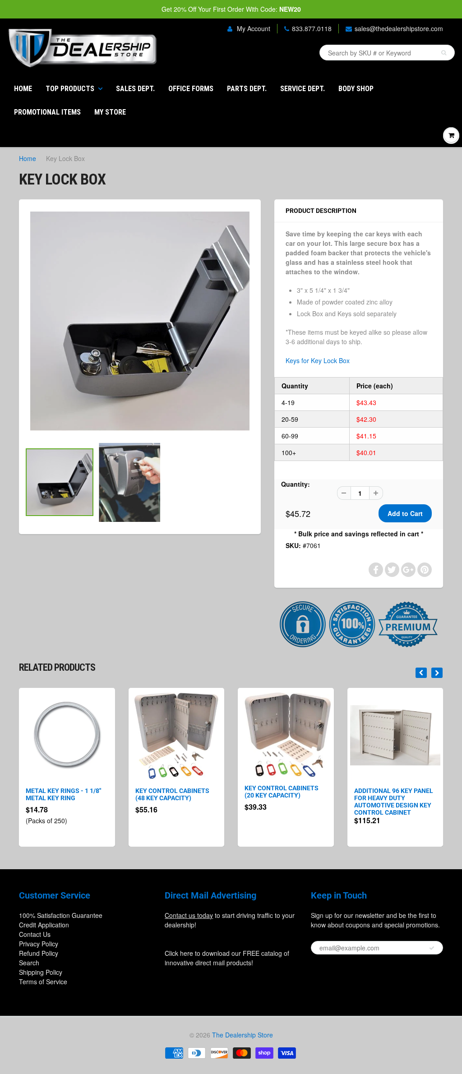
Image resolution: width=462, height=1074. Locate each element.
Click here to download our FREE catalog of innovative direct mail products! (227, 958)
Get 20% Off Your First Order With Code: (231, 9)
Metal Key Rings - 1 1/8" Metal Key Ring (63, 794)
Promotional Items (47, 112)
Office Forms (190, 88)
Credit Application (44, 924)
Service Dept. (302, 88)
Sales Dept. (135, 88)
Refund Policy (38, 953)
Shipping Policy (40, 972)
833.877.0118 (312, 28)
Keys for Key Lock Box (318, 360)
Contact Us (35, 934)
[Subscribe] (432, 948)
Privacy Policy (38, 943)
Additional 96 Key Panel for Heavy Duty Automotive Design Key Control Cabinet (393, 801)
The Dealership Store (242, 1034)
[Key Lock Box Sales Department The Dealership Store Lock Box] (140, 321)
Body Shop (356, 88)
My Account (252, 28)
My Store (110, 112)
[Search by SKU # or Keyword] (444, 53)
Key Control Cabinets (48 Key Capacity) (172, 794)
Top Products (70, 88)
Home (23, 88)
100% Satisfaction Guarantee (60, 915)
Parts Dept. (247, 88)
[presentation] (421, 673)
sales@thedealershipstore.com (399, 28)
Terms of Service (43, 981)
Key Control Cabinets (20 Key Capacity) (282, 791)
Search (29, 962)
